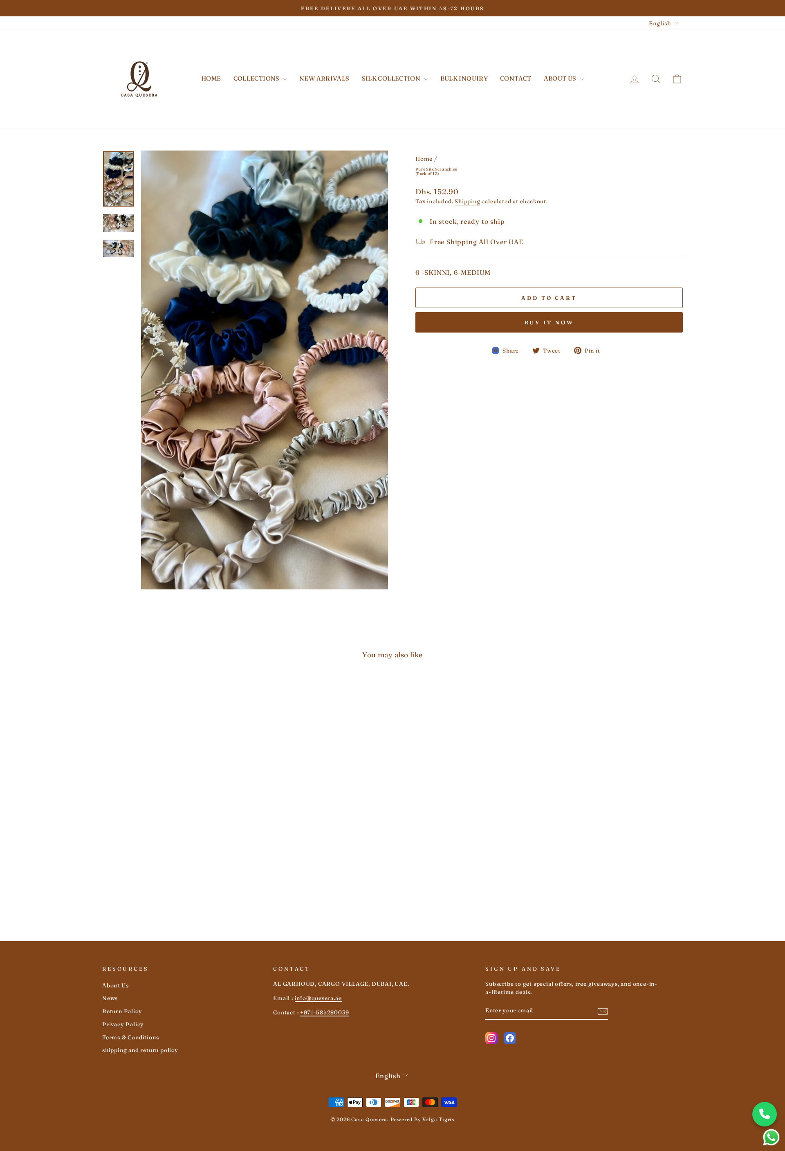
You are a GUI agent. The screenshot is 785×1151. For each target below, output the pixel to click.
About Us (561, 78)
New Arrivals (324, 78)
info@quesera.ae (318, 998)
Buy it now (549, 322)
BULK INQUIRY (464, 78)
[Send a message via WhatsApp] (771, 1137)
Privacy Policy (123, 1024)
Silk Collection (392, 78)
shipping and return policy (140, 1050)
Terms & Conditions (130, 1037)
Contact (516, 78)
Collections (257, 78)
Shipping (467, 201)
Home (211, 78)
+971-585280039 (324, 1012)
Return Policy (122, 1011)
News (110, 998)
